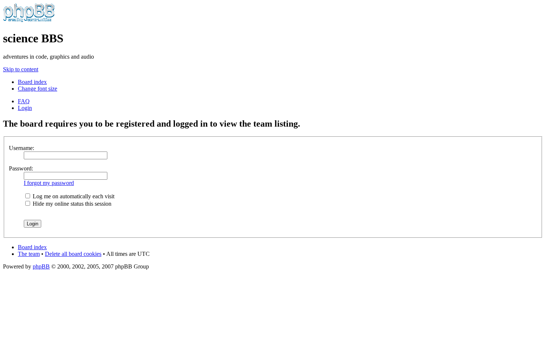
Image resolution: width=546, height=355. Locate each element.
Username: (21, 148)
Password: (21, 168)
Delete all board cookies (73, 254)
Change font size (37, 88)
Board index (32, 82)
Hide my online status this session (71, 204)
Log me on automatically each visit (72, 196)
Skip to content (20, 69)
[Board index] (29, 20)
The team (29, 254)
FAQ (24, 101)
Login (25, 108)
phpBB (41, 266)
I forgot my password (49, 183)
